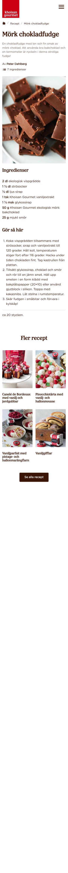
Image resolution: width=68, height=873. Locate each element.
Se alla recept (33, 477)
